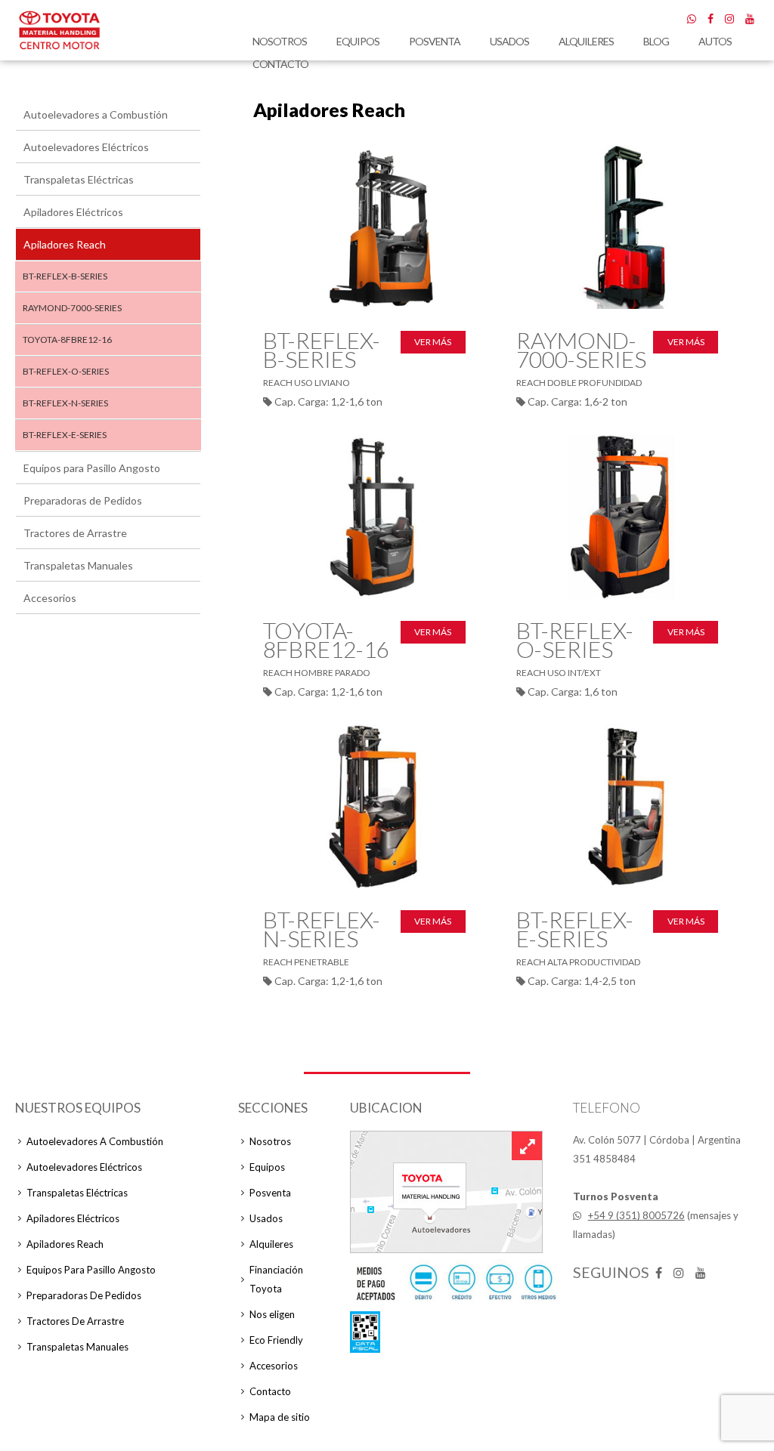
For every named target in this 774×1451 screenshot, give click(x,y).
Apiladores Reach (64, 244)
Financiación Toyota (276, 1279)
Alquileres (586, 41)
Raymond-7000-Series (72, 307)
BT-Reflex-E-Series (65, 434)
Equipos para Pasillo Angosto (91, 468)
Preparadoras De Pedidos (83, 1295)
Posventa (434, 41)
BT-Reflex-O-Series (66, 371)
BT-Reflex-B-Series (65, 276)
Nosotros (279, 41)
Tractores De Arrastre (75, 1321)
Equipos (357, 41)
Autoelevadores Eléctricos (86, 146)
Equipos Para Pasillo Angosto (91, 1270)
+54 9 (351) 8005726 (636, 1215)
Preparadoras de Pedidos (82, 500)
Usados (509, 41)
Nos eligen (272, 1314)
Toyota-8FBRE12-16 (67, 339)
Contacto (280, 63)
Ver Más (432, 341)
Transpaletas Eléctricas (78, 179)
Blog (656, 41)
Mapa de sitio (279, 1417)
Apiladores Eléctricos (73, 211)
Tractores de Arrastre (75, 532)
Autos (715, 41)
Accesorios (49, 597)
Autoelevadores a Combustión (95, 114)
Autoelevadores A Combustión (94, 1141)
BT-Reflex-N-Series (65, 403)
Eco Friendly (276, 1340)
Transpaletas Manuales (78, 565)
